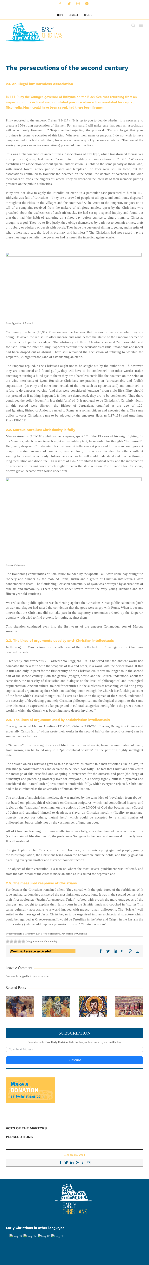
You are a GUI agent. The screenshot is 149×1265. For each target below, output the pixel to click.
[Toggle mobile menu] (141, 25)
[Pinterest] (83, 1162)
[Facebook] (60, 1162)
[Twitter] (66, 1162)
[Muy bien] (19, 941)
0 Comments (81, 933)
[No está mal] (12, 941)
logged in (24, 976)
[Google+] (77, 1162)
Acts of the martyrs (51, 933)
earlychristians (15, 933)
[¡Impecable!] (23, 941)
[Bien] (15, 941)
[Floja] (8, 941)
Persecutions (67, 933)
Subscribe (74, 1060)
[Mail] (88, 1162)
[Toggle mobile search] (133, 25)
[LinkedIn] (72, 1162)
